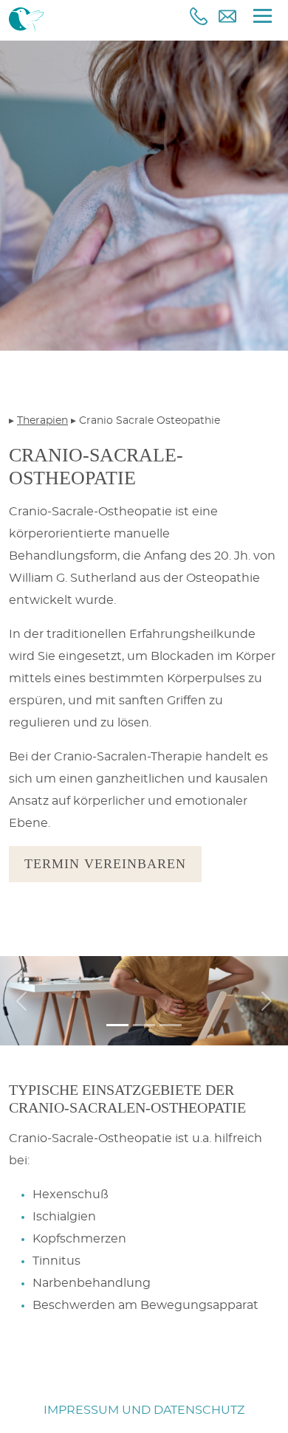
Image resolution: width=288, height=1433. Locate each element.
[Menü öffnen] (262, 15)
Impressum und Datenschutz (144, 1410)
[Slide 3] (171, 1025)
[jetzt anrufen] (199, 16)
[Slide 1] (117, 1025)
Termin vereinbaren (105, 863)
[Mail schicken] (227, 16)
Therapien (42, 421)
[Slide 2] (144, 1025)
